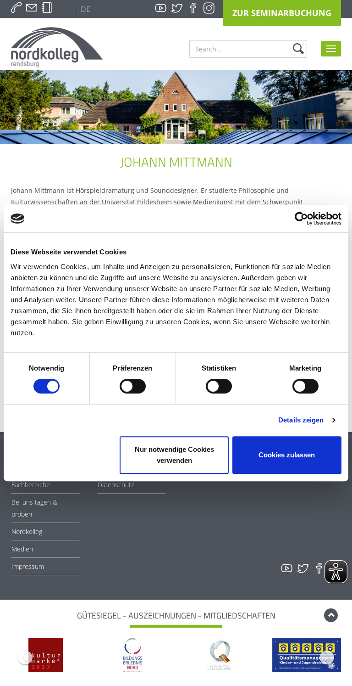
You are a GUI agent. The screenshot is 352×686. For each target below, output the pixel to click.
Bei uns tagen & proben (34, 508)
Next (326, 657)
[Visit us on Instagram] (209, 8)
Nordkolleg (26, 531)
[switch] (133, 386)
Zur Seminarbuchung (281, 12)
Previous (25, 657)
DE (84, 9)
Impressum (27, 566)
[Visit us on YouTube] (161, 8)
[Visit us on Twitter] (177, 8)
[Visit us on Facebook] (193, 8)
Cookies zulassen (286, 455)
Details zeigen (301, 420)
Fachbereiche (30, 484)
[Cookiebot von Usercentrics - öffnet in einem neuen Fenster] (301, 218)
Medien (22, 549)
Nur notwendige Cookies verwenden (174, 454)
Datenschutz (116, 484)
